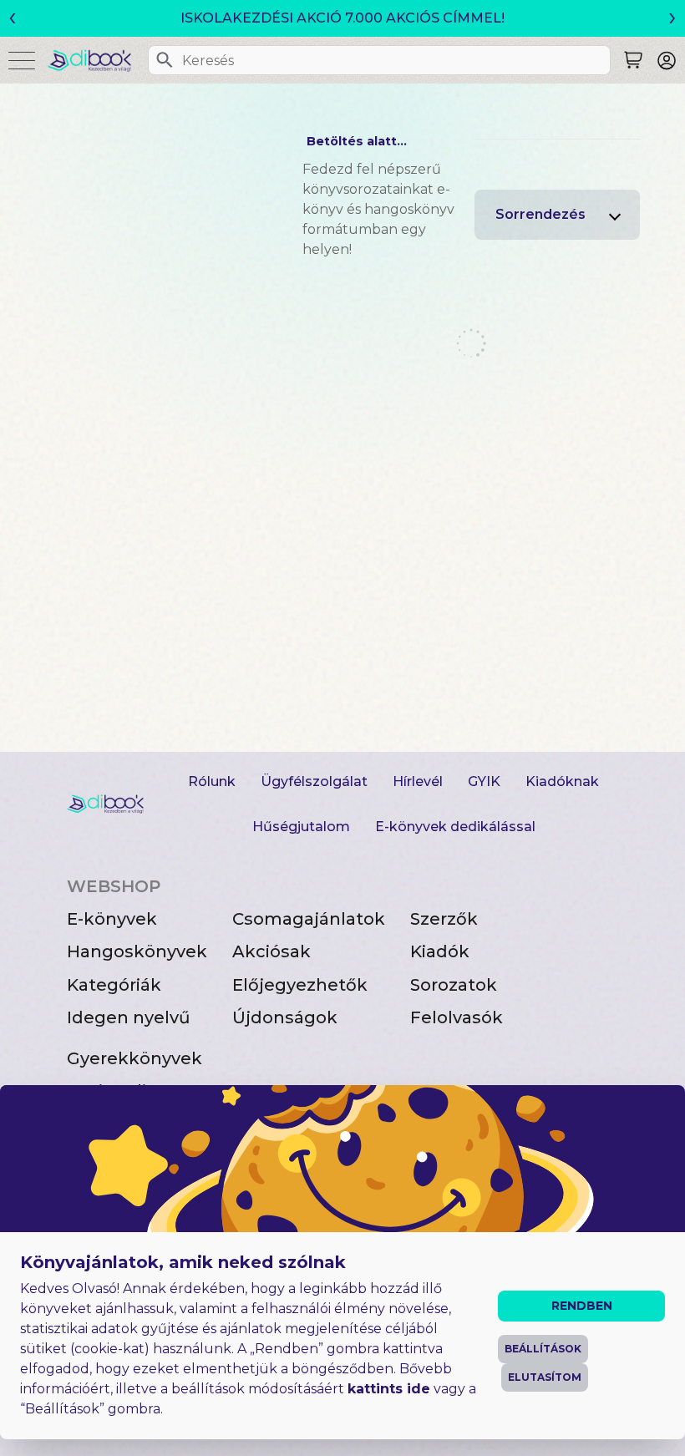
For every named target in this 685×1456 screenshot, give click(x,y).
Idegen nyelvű (128, 1017)
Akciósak (271, 951)
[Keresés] (164, 60)
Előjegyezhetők (300, 985)
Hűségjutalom (301, 827)
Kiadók (439, 951)
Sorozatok (453, 985)
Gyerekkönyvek (134, 1058)
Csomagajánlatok (308, 919)
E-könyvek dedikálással (455, 827)
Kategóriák (114, 985)
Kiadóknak (562, 781)
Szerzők (444, 919)
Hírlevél (418, 781)
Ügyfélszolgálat (314, 781)
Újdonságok (284, 1017)
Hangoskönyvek (137, 951)
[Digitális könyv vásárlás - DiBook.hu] (96, 59)
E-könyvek (112, 919)
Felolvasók (456, 1017)
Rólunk (212, 781)
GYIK (484, 781)
